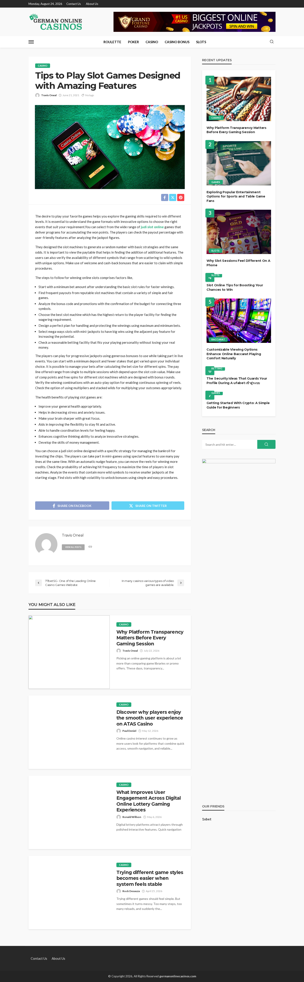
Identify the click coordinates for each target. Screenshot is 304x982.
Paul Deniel (129, 730)
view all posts (73, 547)
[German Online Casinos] (55, 22)
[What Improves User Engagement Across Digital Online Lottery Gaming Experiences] (69, 812)
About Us (92, 4)
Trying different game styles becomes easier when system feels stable (149, 878)
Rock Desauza (131, 891)
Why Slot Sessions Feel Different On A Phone (238, 263)
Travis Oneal (49, 95)
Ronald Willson (131, 817)
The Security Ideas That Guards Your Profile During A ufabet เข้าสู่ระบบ (237, 380)
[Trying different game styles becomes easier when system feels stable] (69, 892)
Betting (216, 368)
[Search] (272, 42)
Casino (152, 42)
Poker (133, 42)
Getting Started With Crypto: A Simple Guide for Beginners (238, 405)
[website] (90, 547)
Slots (201, 42)
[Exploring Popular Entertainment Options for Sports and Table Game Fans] (239, 163)
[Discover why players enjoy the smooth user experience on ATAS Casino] (69, 732)
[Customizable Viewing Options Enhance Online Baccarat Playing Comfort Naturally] (239, 321)
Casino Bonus (177, 42)
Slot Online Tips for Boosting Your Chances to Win (235, 287)
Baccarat (218, 339)
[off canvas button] (31, 42)
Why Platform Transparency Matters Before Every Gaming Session (149, 638)
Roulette (112, 42)
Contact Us (73, 4)
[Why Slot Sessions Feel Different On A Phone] (239, 232)
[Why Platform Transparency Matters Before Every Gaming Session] (69, 652)
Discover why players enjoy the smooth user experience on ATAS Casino (149, 718)
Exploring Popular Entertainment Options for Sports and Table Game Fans (236, 196)
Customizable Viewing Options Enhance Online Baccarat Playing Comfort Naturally (234, 354)
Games (215, 182)
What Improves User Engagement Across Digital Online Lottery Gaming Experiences (148, 801)
